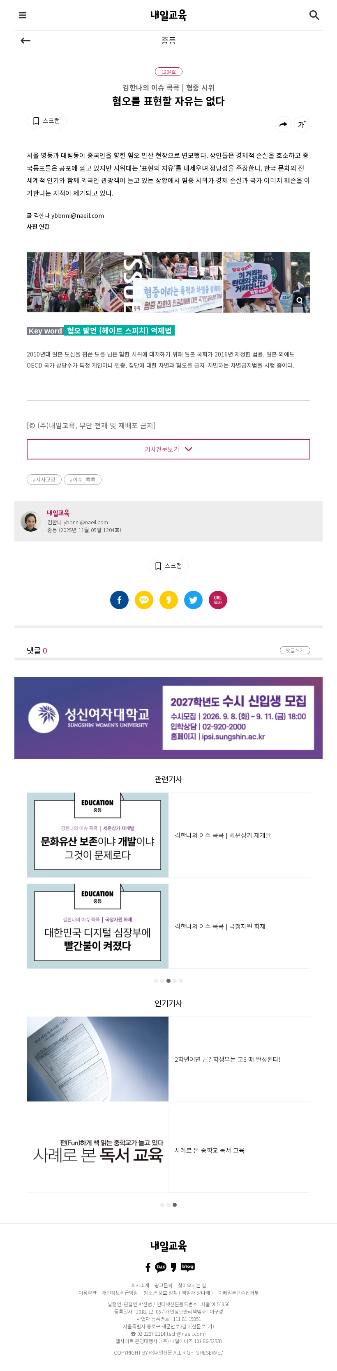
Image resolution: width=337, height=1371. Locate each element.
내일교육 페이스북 (148, 1267)
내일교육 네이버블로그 (187, 1267)
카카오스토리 (168, 600)
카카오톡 (144, 600)
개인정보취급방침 (120, 1292)
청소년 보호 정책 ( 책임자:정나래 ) (178, 1292)
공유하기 (283, 124)
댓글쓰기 (295, 650)
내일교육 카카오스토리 (173, 1267)
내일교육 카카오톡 (160, 1267)
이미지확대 (299, 300)
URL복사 (218, 600)
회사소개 (140, 1285)
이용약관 (87, 1292)
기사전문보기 (162, 449)
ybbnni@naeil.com (86, 522)
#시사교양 (44, 479)
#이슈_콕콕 (82, 479)
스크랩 (51, 120)
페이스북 (119, 600)
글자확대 (302, 124)
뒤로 (25, 40)
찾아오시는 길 (192, 1285)
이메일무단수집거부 (238, 1292)
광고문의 (164, 1285)
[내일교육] (168, 15)
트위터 (193, 600)
